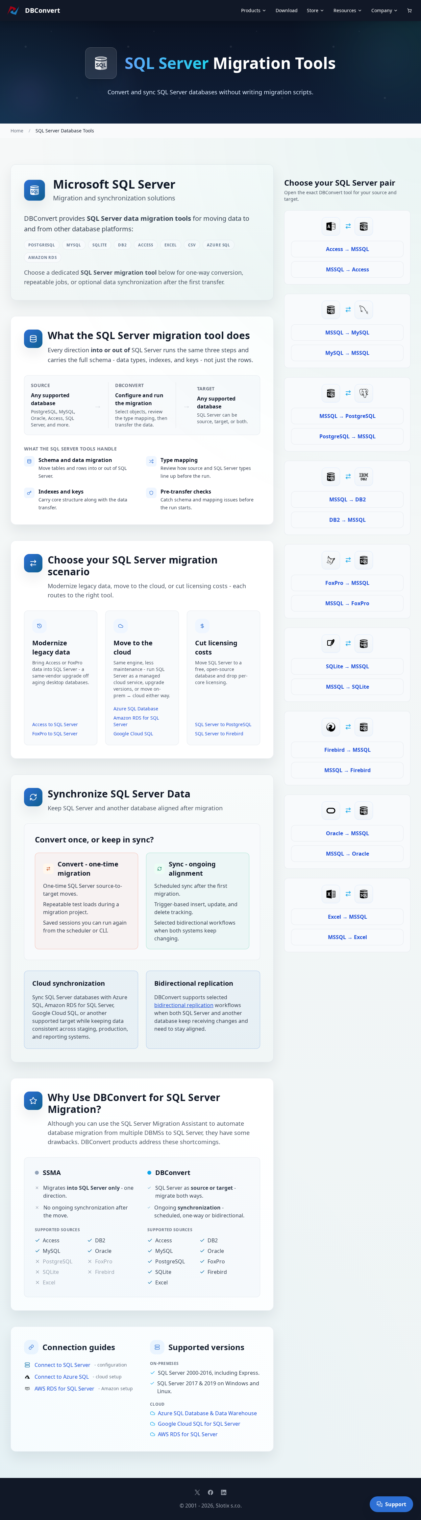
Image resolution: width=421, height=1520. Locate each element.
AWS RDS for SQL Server (64, 1388)
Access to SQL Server (55, 724)
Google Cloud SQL (133, 733)
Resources (345, 10)
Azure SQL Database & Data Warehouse (207, 1413)
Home (17, 130)
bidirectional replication (183, 1005)
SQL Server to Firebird (219, 733)
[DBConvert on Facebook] (210, 1492)
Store (312, 10)
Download (287, 10)
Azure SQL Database (135, 708)
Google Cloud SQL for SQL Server (199, 1423)
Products (250, 10)
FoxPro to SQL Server (55, 733)
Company (381, 10)
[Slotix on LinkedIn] (223, 1492)
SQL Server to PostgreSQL (223, 724)
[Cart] (409, 10)
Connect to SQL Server (62, 1365)
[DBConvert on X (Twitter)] (197, 1492)
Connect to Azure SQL (62, 1376)
